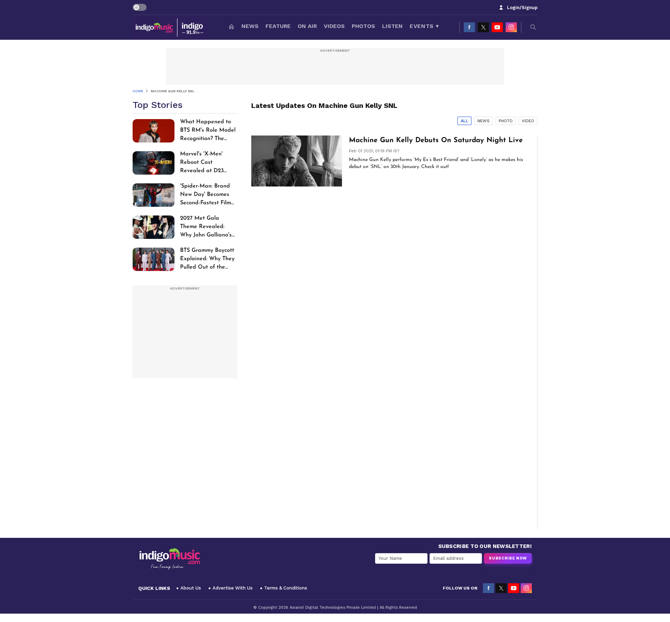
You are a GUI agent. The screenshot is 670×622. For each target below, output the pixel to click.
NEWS (250, 26)
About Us (190, 588)
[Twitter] (483, 27)
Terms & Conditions (285, 588)
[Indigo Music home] (170, 27)
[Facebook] (469, 27)
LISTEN (392, 26)
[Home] (231, 27)
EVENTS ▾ (424, 26)
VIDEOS (334, 26)
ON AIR (307, 26)
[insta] (511, 27)
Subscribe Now (508, 558)
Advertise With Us (233, 588)
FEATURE (278, 26)
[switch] (140, 7)
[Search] (533, 27)
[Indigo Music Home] (169, 559)
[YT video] (497, 27)
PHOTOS (363, 26)
